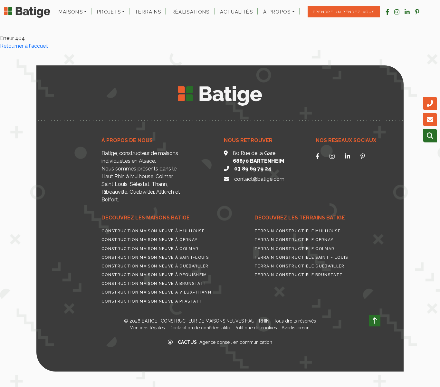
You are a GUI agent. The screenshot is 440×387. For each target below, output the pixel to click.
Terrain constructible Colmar (294, 249)
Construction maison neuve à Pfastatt (152, 301)
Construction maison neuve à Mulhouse (153, 231)
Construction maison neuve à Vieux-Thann (156, 292)
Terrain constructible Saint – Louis (301, 257)
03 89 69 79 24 (252, 169)
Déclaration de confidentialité (199, 327)
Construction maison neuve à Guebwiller (155, 266)
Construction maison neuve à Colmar (149, 249)
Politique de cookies (255, 327)
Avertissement (296, 327)
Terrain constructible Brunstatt (298, 275)
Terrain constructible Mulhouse (297, 231)
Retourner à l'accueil (24, 46)
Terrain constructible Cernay (293, 239)
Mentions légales (147, 327)
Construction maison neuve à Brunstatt (154, 283)
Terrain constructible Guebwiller (299, 266)
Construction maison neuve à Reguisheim (154, 275)
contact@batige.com (259, 179)
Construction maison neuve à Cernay (149, 239)
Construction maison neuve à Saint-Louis (155, 257)
